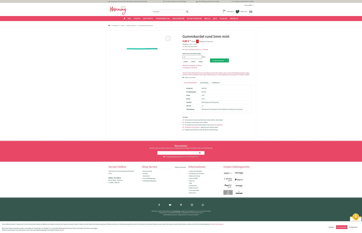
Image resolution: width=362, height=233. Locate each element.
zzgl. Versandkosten (192, 46)
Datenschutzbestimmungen (174, 156)
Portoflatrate (219, 125)
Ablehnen (331, 227)
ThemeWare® (195, 214)
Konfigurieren (353, 227)
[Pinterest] (181, 205)
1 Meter (186, 61)
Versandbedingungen (149, 178)
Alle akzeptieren (341, 227)
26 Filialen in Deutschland (192, 127)
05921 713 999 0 (249, 1)
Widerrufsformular (180, 167)
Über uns (192, 181)
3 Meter (201, 61)
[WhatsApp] (203, 205)
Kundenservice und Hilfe (196, 173)
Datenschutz (193, 185)
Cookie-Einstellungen (195, 171)
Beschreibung (204, 82)
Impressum (192, 193)
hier (63, 230)
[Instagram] (192, 205)
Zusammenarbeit (194, 190)
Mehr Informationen (217, 224)
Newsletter (146, 176)
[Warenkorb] (251, 11)
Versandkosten (176, 211)
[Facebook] (159, 205)
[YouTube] (170, 205)
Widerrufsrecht (193, 188)
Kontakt (145, 173)
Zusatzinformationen (190, 82)
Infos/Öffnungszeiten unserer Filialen (208, 1)
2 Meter (193, 61)
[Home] (124, 18)
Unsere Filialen (193, 178)
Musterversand (147, 171)
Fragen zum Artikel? (190, 77)
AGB (190, 183)
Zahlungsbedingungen (149, 181)
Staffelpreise (215, 82)
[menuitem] (248, 5)
